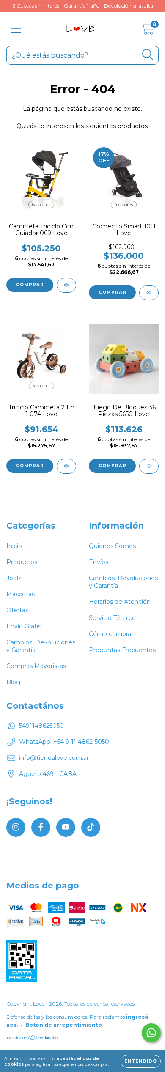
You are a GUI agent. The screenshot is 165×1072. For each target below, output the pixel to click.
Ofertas (17, 610)
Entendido (140, 1061)
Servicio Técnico (112, 618)
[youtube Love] (65, 827)
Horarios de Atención (120, 602)
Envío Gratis (23, 626)
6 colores (41, 204)
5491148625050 (41, 725)
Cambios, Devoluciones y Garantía (40, 646)
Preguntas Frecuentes (122, 650)
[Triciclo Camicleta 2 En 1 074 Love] (66, 466)
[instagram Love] (15, 827)
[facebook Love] (40, 827)
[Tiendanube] (32, 1039)
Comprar (30, 285)
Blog (13, 682)
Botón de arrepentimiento (63, 1025)
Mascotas (20, 594)
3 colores (41, 385)
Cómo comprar (111, 634)
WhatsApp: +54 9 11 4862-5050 (64, 742)
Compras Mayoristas (36, 666)
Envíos (98, 562)
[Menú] (15, 28)
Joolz (14, 578)
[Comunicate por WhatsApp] (151, 1032)
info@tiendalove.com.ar (54, 758)
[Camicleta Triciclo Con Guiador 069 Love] (66, 285)
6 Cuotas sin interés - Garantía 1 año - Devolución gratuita (82, 6)
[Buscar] (148, 55)
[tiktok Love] (90, 827)
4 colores (124, 204)
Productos (21, 562)
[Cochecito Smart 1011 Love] (149, 292)
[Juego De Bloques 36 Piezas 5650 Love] (149, 466)
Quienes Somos (112, 546)
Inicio (14, 546)
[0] (147, 31)
